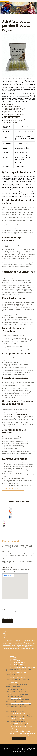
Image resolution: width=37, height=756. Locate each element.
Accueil (12, 656)
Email (4, 614)
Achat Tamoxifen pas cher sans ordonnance (22, 733)
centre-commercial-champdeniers (19, 718)
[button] (13, 489)
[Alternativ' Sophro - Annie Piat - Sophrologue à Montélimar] (3, 8)
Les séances (13, 659)
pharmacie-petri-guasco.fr (17, 677)
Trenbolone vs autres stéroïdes (13, 120)
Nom (4, 607)
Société (4, 609)
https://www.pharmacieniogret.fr (19, 723)
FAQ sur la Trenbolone (10, 122)
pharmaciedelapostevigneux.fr (18, 672)
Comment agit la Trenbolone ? (13, 111)
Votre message (7, 618)
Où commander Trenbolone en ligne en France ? (18, 119)
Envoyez (7, 621)
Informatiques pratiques (17, 664)
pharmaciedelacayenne (16, 693)
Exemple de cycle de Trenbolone (14, 114)
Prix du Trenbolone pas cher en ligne (15, 108)
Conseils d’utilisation (10, 113)
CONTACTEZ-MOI (19, 738)
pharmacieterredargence (17, 688)
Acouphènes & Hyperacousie (18, 662)
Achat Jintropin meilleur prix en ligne (20, 731)
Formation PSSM (15, 661)
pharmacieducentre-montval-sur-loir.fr (20, 703)
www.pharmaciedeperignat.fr (18, 713)
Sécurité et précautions (11, 117)
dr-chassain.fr (14, 682)
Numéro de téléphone (9, 612)
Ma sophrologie (14, 657)
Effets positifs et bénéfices (12, 116)
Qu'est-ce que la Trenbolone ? (13, 106)
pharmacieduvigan (15, 698)
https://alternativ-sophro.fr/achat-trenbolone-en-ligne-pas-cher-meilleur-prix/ (17, 413)
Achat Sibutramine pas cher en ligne (20, 735)
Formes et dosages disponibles (13, 110)
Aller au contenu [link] (4, 1)
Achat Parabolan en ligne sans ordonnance (22, 730)
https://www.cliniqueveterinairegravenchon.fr (22, 667)
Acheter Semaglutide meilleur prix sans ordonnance (21, 727)
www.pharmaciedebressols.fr (18, 708)
